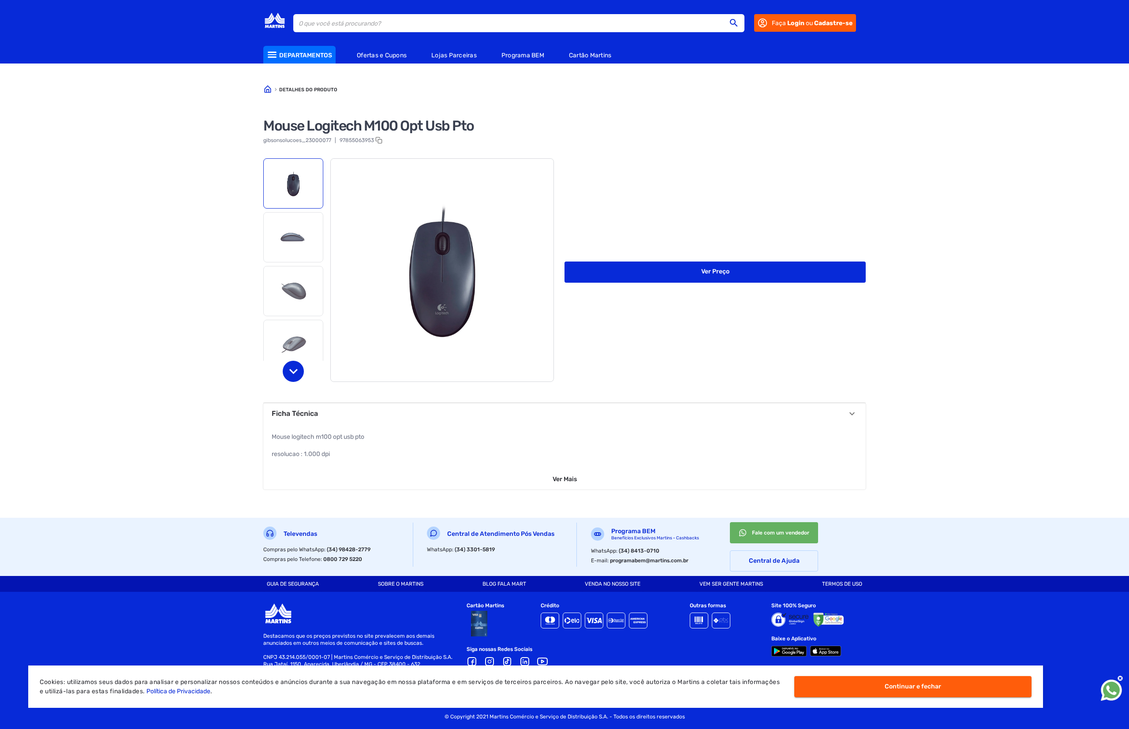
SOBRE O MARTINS (400, 584)
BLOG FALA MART (504, 584)
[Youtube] (542, 661)
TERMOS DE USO (842, 584)
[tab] (293, 183)
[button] (736, 23)
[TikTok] (507, 661)
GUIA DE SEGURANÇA (293, 584)
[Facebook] (472, 661)
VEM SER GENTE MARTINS (731, 584)
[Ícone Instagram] (489, 661)
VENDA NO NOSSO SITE (612, 584)
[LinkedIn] (525, 661)
